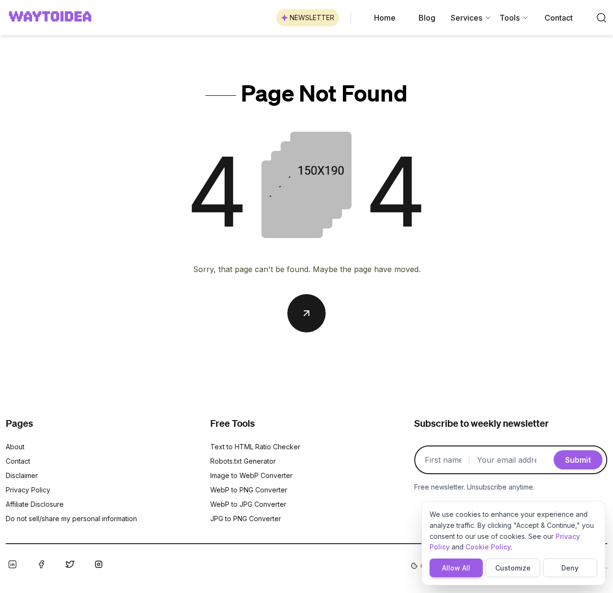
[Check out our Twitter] (69, 564)
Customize (513, 568)
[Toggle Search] (601, 17)
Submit (578, 460)
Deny (570, 568)
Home (385, 18)
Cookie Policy (488, 547)
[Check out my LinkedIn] (12, 564)
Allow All (456, 568)
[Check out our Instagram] (98, 564)
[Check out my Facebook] (41, 564)
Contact (559, 18)
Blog (427, 18)
